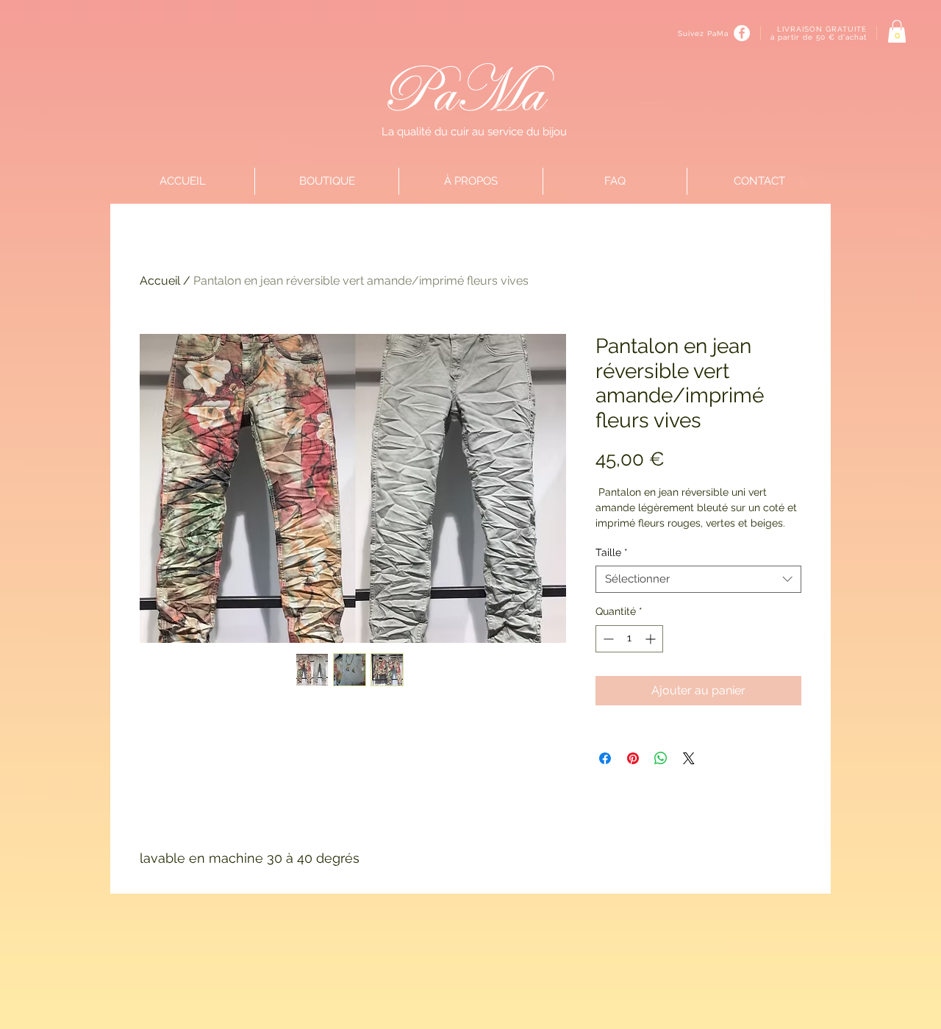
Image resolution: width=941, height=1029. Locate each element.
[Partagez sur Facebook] (605, 758)
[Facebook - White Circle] (742, 33)
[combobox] (698, 580)
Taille (611, 552)
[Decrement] (607, 639)
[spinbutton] (629, 639)
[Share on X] (689, 758)
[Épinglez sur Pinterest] (633, 758)
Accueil (160, 281)
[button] (896, 31)
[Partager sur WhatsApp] (661, 758)
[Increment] (652, 639)
